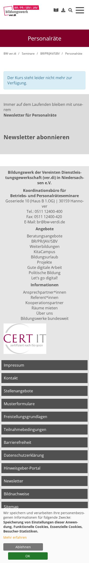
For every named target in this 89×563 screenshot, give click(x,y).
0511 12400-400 (48, 211)
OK (27, 556)
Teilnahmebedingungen (25, 429)
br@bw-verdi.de (51, 222)
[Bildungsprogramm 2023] (56, 10)
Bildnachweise (16, 493)
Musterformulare (19, 403)
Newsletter (13, 481)
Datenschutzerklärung (24, 455)
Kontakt (11, 378)
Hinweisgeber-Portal (22, 468)
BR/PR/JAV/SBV (50, 53)
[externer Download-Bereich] (63, 10)
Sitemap (11, 506)
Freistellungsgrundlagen (25, 416)
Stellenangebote (18, 391)
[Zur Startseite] (21, 10)
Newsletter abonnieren (37, 137)
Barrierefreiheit (17, 442)
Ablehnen (23, 547)
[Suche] (70, 10)
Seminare (28, 53)
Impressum (14, 365)
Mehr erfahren (15, 537)
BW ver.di (10, 53)
